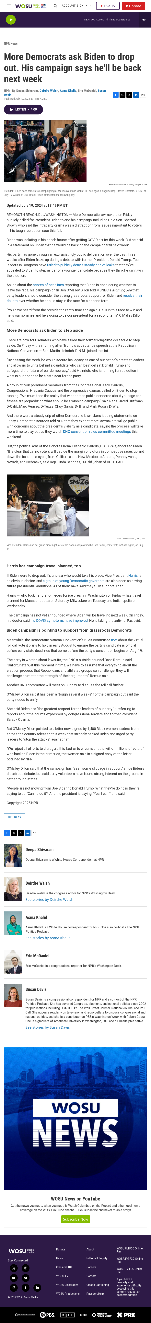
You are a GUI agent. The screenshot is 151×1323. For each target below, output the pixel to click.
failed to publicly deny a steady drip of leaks (81, 265)
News (59, 1258)
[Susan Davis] (13, 995)
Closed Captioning (98, 1284)
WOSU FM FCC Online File (130, 1250)
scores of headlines (48, 285)
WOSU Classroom (67, 1284)
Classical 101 (64, 1267)
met (114, 640)
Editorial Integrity (97, 1258)
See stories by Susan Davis (48, 1027)
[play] (11, 20)
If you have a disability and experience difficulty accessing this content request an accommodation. (129, 1287)
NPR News (11, 43)
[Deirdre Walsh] (13, 889)
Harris (133, 575)
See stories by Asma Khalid (48, 937)
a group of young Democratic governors (74, 581)
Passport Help (95, 1293)
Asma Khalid (68, 91)
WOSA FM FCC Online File (130, 1260)
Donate (135, 6)
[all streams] (145, 20)
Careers (91, 1267)
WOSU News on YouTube (75, 1199)
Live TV (109, 6)
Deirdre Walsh (49, 91)
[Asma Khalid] (13, 923)
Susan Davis (36, 989)
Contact (91, 1276)
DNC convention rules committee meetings (97, 431)
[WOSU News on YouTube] (75, 1118)
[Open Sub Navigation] (90, 5)
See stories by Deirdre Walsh (49, 899)
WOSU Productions (68, 1293)
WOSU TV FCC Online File (130, 1271)
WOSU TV (62, 1276)
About (90, 1249)
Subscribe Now (75, 1219)
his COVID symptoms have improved (59, 620)
